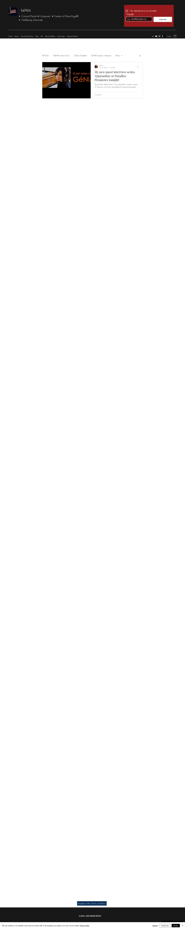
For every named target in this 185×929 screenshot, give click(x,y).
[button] (175, 36)
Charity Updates (80, 55)
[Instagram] (159, 36)
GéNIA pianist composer (101, 55)
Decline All (165, 926)
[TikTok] (153, 36)
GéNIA (26, 10)
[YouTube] (156, 36)
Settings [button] (155, 926)
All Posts (45, 55)
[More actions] (138, 66)
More (118, 55)
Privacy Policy (84, 926)
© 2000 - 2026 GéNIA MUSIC (90, 915)
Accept (175, 926)
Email (129, 14)
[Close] (182, 925)
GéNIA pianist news (61, 55)
